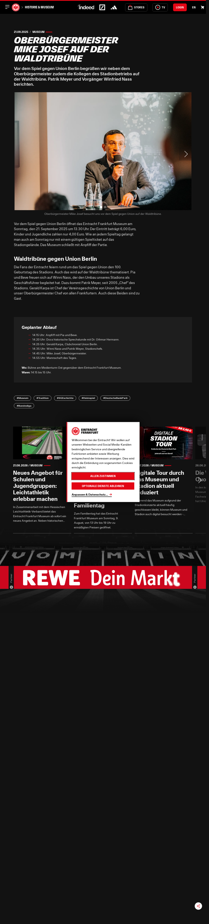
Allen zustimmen (103, 476)
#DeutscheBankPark (115, 397)
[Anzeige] (11, 587)
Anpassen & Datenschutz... (90, 494)
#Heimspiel (88, 397)
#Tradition (43, 397)
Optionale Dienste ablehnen (103, 485)
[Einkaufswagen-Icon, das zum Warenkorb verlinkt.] (202, 7)
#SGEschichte (65, 397)
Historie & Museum (39, 7)
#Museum (22, 397)
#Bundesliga (24, 405)
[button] (101, 207)
